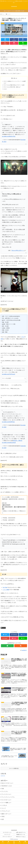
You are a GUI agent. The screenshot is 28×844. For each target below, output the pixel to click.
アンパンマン (4, 791)
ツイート (3, 775)
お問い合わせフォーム (20, 832)
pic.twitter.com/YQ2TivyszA (8, 374)
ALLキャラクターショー (7, 783)
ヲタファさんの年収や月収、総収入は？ (12, 87)
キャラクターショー (6, 799)
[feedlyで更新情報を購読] (7, 645)
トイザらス (4, 805)
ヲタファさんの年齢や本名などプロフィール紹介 (14, 85)
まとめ (5, 89)
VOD (2, 788)
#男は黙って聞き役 (17, 440)
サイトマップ (7, 834)
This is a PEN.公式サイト (17, 250)
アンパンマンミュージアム (8, 797)
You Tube (5, 587)
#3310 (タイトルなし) (20, 836)
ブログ (23, 336)
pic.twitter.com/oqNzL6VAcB (9, 442)
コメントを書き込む (14, 768)
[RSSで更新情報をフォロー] (20, 645)
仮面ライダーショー (6, 813)
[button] (25, 378)
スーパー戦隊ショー (6, 802)
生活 (2, 819)
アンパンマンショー (6, 794)
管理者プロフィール (20, 834)
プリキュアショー (5, 811)
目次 (12, 78)
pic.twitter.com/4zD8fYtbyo (8, 421)
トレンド (3, 627)
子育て (3, 816)
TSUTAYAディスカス (6, 785)
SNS (2, 338)
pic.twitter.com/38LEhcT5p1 (8, 136)
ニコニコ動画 (6, 589)
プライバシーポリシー (7, 836)
